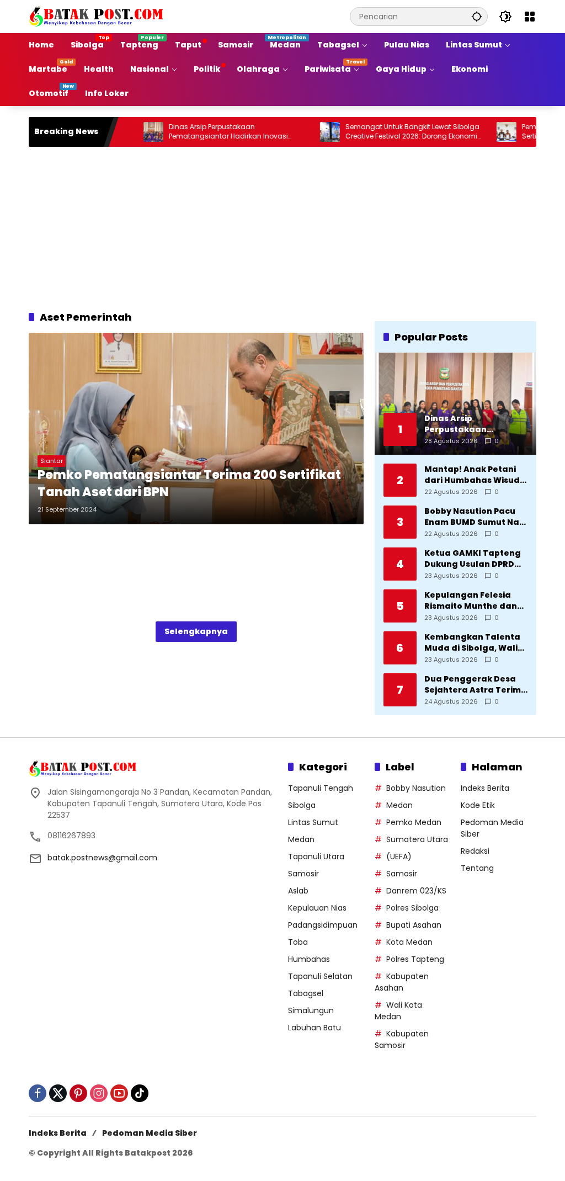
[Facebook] (37, 1093)
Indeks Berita (485, 788)
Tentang (477, 868)
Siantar (51, 460)
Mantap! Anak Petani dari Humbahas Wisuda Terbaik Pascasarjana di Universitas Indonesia (475, 475)
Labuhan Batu (314, 1027)
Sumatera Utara (417, 839)
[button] (477, 16)
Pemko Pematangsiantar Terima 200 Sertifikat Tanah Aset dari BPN (189, 484)
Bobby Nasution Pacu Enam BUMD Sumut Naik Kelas (475, 517)
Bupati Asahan (413, 924)
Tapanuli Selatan (320, 976)
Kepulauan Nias (317, 907)
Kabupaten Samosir (402, 1039)
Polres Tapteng (415, 959)
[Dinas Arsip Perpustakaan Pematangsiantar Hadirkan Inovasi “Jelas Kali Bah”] (129, 132)
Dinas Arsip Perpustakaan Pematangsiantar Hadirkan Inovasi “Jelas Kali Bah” (204, 132)
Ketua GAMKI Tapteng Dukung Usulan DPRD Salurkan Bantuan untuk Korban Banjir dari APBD (472, 559)
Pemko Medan (413, 822)
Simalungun (311, 1010)
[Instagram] (99, 1093)
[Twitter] (58, 1093)
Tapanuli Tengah (320, 788)
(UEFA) (399, 856)
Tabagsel (305, 993)
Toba (298, 942)
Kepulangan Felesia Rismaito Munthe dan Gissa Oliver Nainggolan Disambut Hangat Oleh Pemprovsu (472, 600)
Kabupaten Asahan (402, 982)
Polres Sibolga (412, 907)
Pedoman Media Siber (149, 1133)
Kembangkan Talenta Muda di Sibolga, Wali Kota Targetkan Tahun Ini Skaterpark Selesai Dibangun (474, 642)
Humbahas (309, 959)
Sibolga (302, 805)
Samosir (303, 873)
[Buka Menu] (529, 16)
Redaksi (475, 851)
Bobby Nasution (416, 788)
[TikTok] (139, 1093)
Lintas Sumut (313, 822)
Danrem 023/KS (416, 890)
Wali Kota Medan (398, 1010)
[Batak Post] (98, 16)
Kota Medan (409, 942)
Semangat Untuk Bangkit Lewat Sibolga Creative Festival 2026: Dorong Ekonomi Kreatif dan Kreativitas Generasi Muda (388, 132)
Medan (301, 839)
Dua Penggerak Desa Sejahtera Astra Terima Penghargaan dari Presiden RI (475, 684)
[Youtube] (119, 1093)
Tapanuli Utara (316, 856)
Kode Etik (478, 805)
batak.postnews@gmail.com (102, 857)
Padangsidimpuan (323, 924)
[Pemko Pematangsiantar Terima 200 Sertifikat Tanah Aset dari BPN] (196, 428)
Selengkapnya (196, 631)
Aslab (298, 890)
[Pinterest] (78, 1093)
